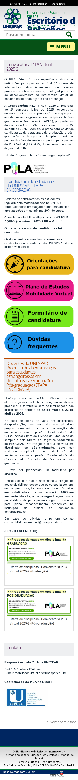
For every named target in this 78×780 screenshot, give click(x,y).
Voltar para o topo (63, 722)
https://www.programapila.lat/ (50, 155)
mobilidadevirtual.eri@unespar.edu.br (36, 522)
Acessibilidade (19, 4)
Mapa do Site (60, 4)
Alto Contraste (40, 4)
